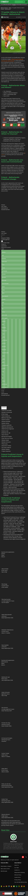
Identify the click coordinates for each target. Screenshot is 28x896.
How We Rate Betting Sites (20, 882)
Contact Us (16, 870)
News (10, 7)
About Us (16, 865)
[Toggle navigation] (26, 2)
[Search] (23, 2)
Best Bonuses (4, 871)
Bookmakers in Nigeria (6, 866)
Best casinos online (5, 868)
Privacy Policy (17, 879)
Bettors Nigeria (4, 7)
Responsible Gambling (19, 872)
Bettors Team (6, 17)
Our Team (16, 867)
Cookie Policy (17, 877)
